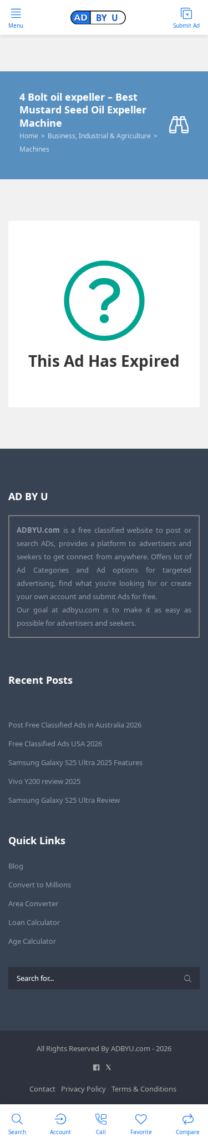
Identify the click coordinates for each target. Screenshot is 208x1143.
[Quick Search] (179, 125)
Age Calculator (32, 941)
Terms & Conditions (143, 1089)
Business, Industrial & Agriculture (99, 136)
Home (28, 136)
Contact (42, 1089)
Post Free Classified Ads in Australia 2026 (74, 725)
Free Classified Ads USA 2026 (55, 744)
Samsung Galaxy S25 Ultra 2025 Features (75, 762)
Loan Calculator (34, 922)
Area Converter (33, 903)
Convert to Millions (39, 885)
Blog (15, 866)
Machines (34, 149)
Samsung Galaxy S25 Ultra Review (64, 800)
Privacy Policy (83, 1089)
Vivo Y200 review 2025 (44, 781)
